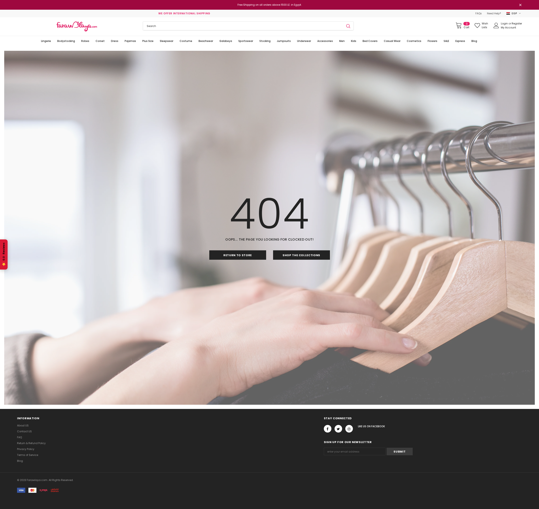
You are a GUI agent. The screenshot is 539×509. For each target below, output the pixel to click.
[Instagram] (349, 429)
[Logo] (76, 26)
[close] (520, 5)
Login (504, 23)
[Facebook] (327, 429)
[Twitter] (338, 429)
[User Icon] (496, 25)
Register (517, 23)
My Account (508, 27)
